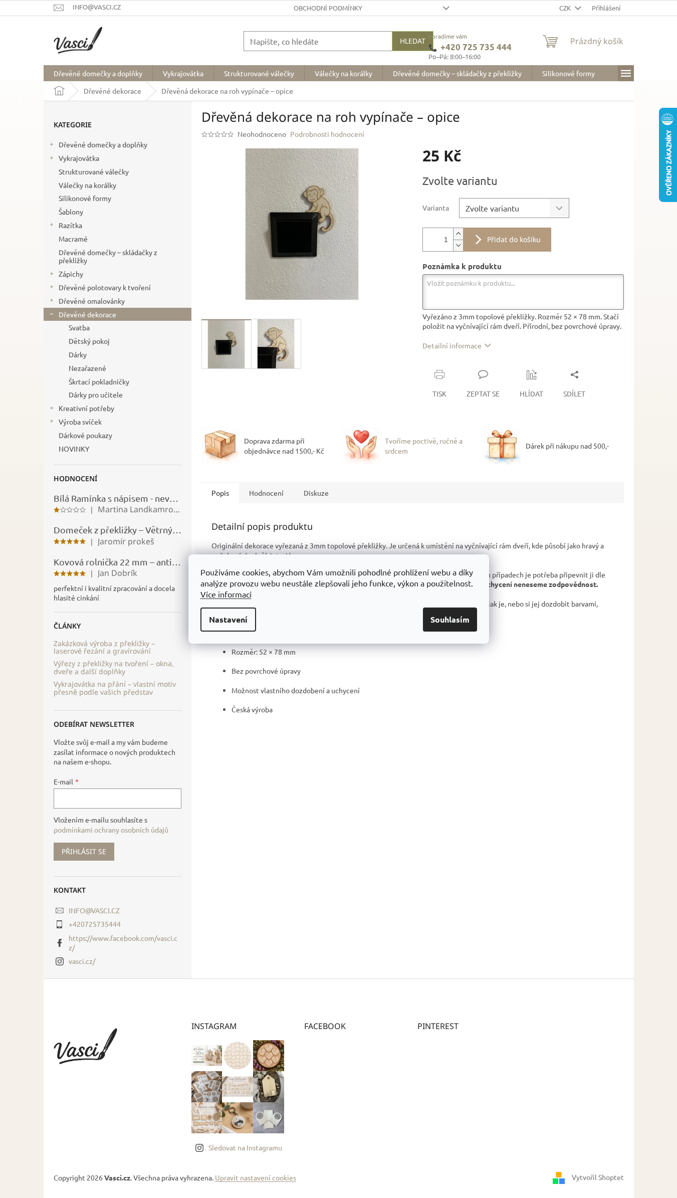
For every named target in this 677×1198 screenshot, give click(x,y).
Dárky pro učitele (96, 394)
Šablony (71, 211)
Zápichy (71, 273)
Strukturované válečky (94, 171)
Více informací (226, 594)
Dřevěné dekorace (87, 314)
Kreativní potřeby (86, 408)
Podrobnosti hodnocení (327, 133)
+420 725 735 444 (476, 47)
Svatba (79, 327)
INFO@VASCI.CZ (94, 910)
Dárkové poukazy (85, 435)
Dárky (78, 354)
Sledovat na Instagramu (245, 1147)
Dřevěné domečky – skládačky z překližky (108, 256)
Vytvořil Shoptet (598, 1176)
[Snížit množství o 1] (458, 245)
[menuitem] (98, 73)
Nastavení (228, 619)
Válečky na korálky (87, 184)
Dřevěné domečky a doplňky (103, 144)
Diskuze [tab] (316, 492)
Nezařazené (87, 367)
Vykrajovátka (79, 157)
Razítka (70, 225)
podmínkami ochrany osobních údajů (111, 829)
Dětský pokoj (89, 340)
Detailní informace (452, 345)
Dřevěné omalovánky (92, 300)
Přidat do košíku (514, 239)
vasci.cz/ (82, 960)
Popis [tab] (220, 492)
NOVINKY (74, 448)
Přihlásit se (84, 851)
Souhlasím (450, 619)
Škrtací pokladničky (99, 381)
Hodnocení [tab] (266, 492)
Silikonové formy (85, 198)
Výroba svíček (80, 421)
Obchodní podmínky (328, 8)
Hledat (412, 41)
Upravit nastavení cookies (255, 1177)
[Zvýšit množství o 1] (458, 234)
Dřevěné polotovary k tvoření (105, 287)
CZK (565, 8)
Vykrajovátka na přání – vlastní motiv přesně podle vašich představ (115, 688)
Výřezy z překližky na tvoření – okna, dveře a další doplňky (114, 667)
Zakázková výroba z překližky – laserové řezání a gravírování (104, 647)
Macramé (73, 238)
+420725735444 (95, 923)
